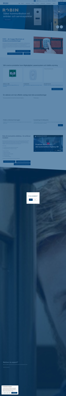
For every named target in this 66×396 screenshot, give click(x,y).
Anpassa (5, 392)
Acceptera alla (14, 392)
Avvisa (9, 392)
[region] (10, 389)
